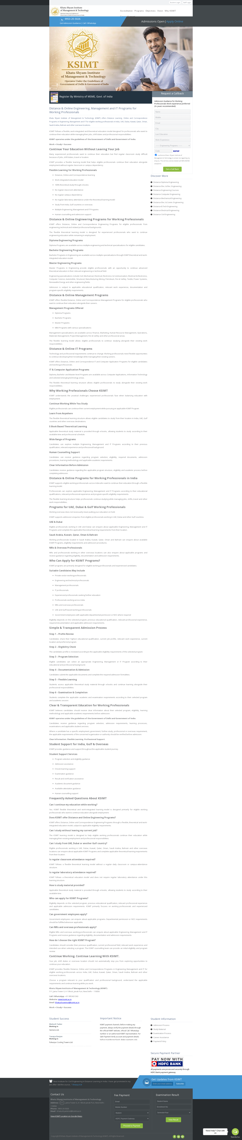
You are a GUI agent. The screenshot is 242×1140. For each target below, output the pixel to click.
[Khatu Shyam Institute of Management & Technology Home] (69, 11)
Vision (160, 11)
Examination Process (162, 1033)
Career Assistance (161, 1037)
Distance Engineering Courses (166, 190)
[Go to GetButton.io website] (235, 1137)
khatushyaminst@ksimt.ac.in (67, 1002)
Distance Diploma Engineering (166, 182)
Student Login (175, 2)
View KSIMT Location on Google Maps (66, 1116)
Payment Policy (159, 1041)
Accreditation (126, 11)
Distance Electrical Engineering (166, 210)
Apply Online (174, 21)
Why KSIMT (170, 11)
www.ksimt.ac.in (65, 999)
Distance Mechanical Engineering (167, 198)
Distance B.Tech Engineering (165, 206)
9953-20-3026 (72, 18)
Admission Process (161, 1025)
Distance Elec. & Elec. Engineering (167, 186)
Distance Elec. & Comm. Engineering (168, 202)
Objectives (151, 11)
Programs (139, 11)
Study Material (159, 1029)
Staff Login (187, 2)
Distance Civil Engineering (164, 214)
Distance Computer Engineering (166, 194)
